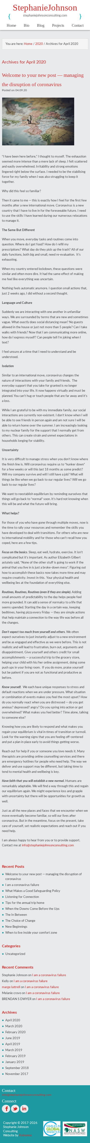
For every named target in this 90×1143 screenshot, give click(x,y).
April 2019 (12, 1044)
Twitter (15, 1109)
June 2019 (12, 1038)
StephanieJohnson (45, 7)
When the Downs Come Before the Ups (32, 909)
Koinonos (25, 1135)
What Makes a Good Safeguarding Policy (32, 891)
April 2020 (12, 1020)
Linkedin (24, 1109)
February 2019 (15, 1056)
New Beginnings (16, 926)
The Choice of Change (20, 920)
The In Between (16, 915)
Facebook (6, 1109)
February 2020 (15, 1032)
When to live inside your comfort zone (31, 932)
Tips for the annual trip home (24, 903)
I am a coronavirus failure (22, 885)
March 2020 (13, 1026)
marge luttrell (11, 987)
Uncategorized (15, 954)
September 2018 (17, 1068)
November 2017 (16, 1074)
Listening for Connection (22, 897)
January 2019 (14, 1062)
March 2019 (13, 1050)
